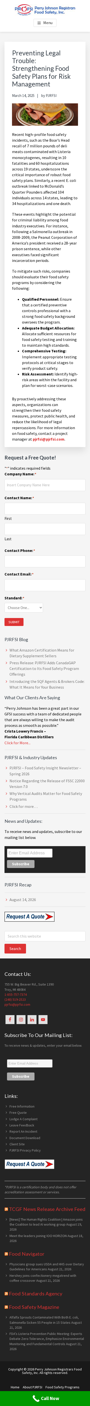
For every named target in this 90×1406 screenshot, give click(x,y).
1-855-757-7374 (15, 994)
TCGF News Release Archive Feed (47, 1209)
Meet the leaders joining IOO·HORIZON (38, 1236)
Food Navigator (26, 1254)
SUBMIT (14, 622)
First (8, 518)
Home (15, 1387)
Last (8, 539)
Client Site (17, 1144)
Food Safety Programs (63, 1387)
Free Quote (18, 1112)
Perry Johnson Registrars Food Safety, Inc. (52, 1371)
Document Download (25, 1138)
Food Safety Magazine (34, 1307)
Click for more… (24, 806)
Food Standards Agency (35, 1293)
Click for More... (17, 742)
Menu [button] (47, 22)
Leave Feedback (22, 1125)
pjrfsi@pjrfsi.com (17, 1004)
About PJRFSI (32, 1387)
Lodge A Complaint (24, 1119)
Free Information (22, 1106)
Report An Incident (23, 1131)
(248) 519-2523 (15, 999)
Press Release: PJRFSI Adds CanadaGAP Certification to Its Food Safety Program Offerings (44, 668)
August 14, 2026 (23, 899)
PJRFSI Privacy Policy (25, 1150)
